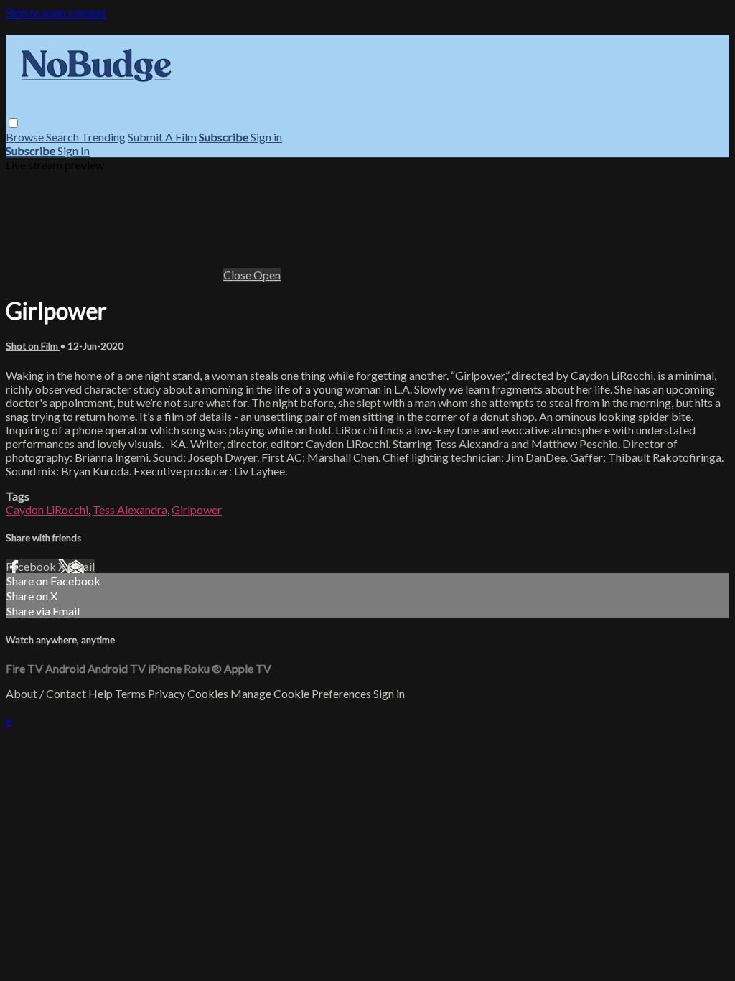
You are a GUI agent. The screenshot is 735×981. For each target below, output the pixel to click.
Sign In (73, 150)
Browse (26, 137)
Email (81, 566)
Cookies (208, 693)
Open (267, 275)
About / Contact (46, 693)
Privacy (167, 693)
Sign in (266, 137)
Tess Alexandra (130, 509)
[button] (13, 123)
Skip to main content (56, 12)
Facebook (32, 566)
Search (63, 137)
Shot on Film (33, 346)
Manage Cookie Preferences (301, 693)
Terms (131, 693)
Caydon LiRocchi (47, 509)
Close (238, 275)
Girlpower (197, 509)
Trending (103, 137)
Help (101, 693)
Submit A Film (162, 137)
